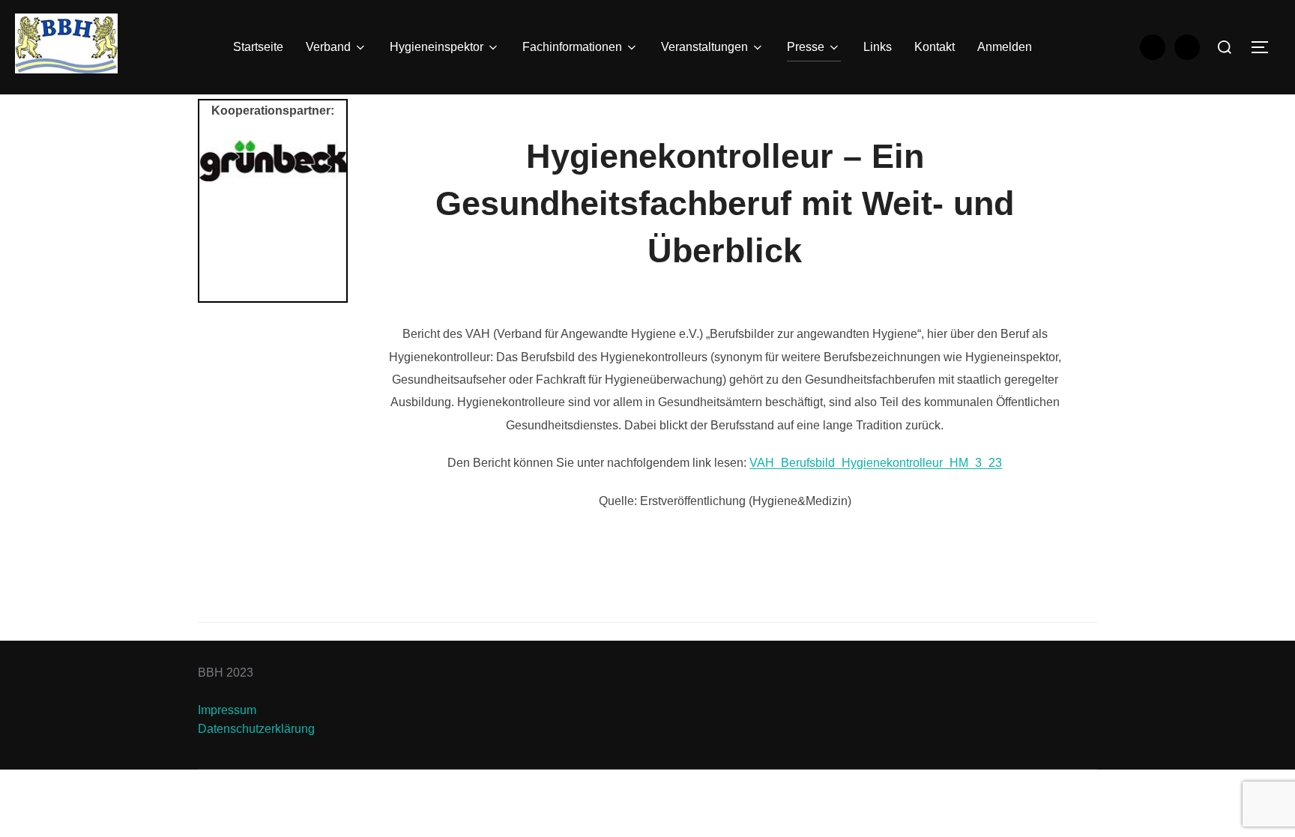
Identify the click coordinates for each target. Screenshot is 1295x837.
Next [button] (327, 216)
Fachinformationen (572, 46)
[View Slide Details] (272, 160)
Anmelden (1004, 46)
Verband (328, 46)
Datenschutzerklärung (256, 728)
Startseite (258, 46)
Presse (805, 46)
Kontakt (934, 46)
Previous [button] (218, 216)
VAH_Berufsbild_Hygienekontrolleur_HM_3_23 (875, 462)
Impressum (227, 710)
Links (877, 46)
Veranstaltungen (704, 46)
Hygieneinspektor (436, 46)
